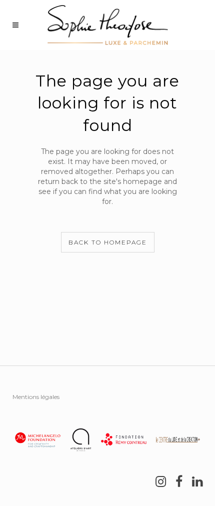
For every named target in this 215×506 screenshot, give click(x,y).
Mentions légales (36, 396)
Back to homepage (107, 242)
